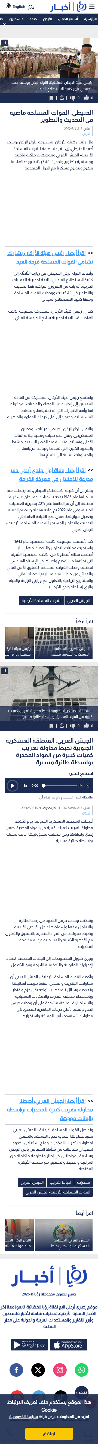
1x (25, 785)
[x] (38, 1370)
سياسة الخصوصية (23, 1416)
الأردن (47, 19)
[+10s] (88, 785)
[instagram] (60, 1370)
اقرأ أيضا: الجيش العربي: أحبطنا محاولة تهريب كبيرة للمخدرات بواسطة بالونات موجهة (50, 1109)
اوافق (49, 1433)
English (19, 7)
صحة (33, 19)
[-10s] (80, 785)
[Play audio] (12, 786)
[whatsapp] (81, 1370)
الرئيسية (90, 19)
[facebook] (16, 1370)
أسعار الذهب (68, 19)
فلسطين (16, 19)
